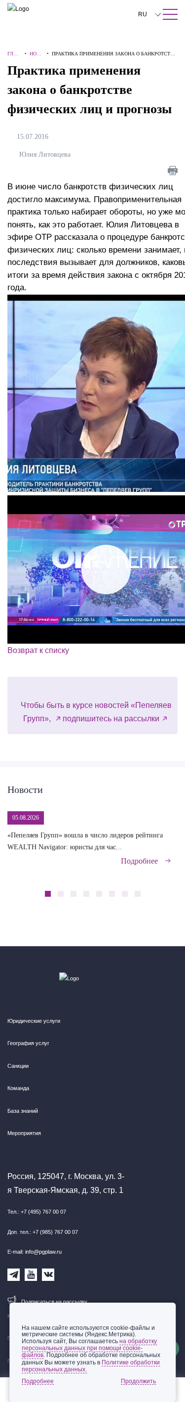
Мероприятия (24, 1133)
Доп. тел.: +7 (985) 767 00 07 (42, 1232)
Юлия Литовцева (46, 154)
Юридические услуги (33, 1021)
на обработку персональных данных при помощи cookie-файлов (89, 1348)
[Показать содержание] (170, 14)
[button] (154, 888)
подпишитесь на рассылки (111, 718)
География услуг (28, 1043)
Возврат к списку (38, 650)
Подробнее (139, 861)
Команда (18, 1088)
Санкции (18, 1066)
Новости (25, 789)
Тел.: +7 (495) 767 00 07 (36, 1212)
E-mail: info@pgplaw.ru (34, 1252)
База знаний (22, 1111)
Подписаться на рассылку (54, 1302)
